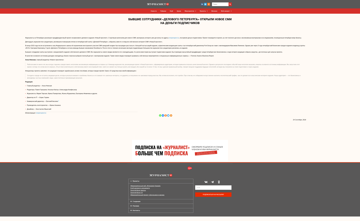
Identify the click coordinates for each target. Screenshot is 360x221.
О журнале (136, 201)
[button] (161, 181)
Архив (179, 11)
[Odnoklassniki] (208, 4)
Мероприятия (189, 11)
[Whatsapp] (160, 115)
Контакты (136, 210)
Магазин (214, 11)
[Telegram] (205, 4)
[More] (171, 115)
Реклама (136, 206)
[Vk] (202, 4)
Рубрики (163, 11)
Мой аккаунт (225, 11)
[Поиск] (230, 4)
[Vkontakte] (163, 115)
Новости (154, 11)
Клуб (171, 11)
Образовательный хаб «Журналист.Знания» (145, 186)
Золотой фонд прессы (138, 190)
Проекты (203, 11)
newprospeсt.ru (174, 38)
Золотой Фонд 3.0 (136, 193)
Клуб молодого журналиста (140, 188)
